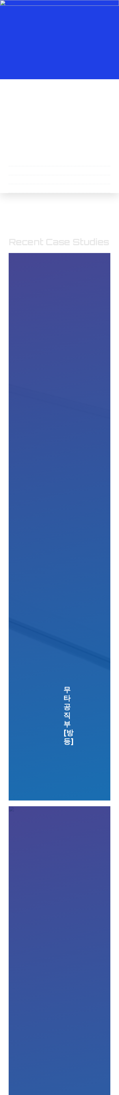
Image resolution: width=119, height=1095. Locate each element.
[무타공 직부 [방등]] (59, 527)
